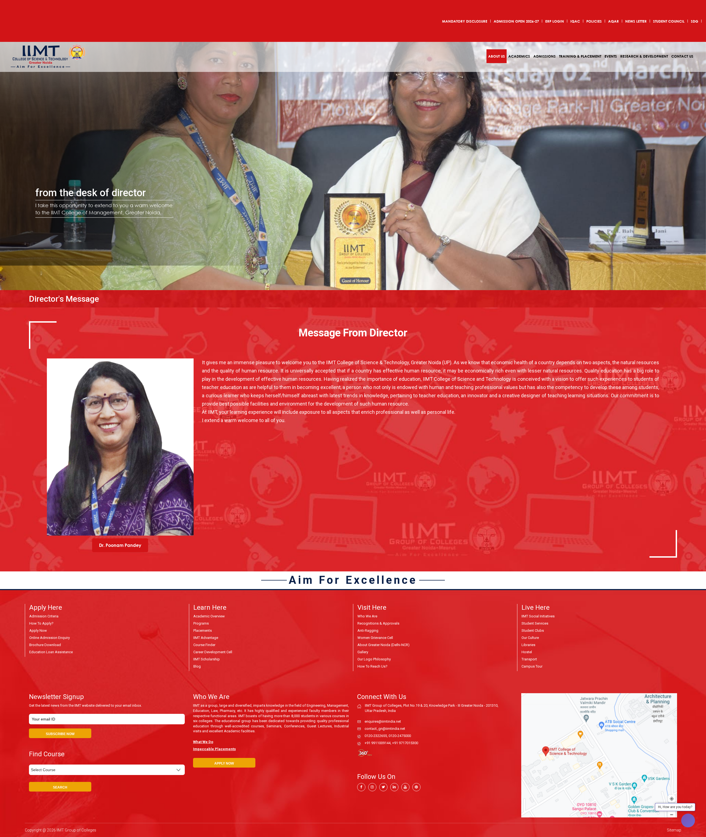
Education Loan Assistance (51, 652)
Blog (197, 666)
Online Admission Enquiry (49, 638)
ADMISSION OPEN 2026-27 (516, 21)
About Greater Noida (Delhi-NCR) (383, 645)
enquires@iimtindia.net (383, 721)
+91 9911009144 (378, 743)
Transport (529, 659)
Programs (201, 623)
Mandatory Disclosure (464, 21)
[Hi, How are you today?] (688, 820)
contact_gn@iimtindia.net (385, 729)
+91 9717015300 (405, 743)
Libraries (528, 645)
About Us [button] (496, 56)
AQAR (613, 21)
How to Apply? (41, 623)
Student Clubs (533, 630)
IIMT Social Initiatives (538, 616)
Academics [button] (519, 56)
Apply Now (38, 630)
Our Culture (530, 638)
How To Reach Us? (372, 666)
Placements (202, 630)
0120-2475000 (400, 736)
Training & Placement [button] (580, 56)
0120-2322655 (376, 736)
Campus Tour (532, 666)
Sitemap (674, 830)
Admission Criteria (43, 616)
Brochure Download (45, 645)
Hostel (527, 652)
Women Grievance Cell (375, 638)
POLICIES (594, 21)
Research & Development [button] (644, 56)
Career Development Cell (212, 652)
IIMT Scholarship (206, 659)
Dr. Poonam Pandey (120, 545)
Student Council (668, 21)
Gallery (362, 652)
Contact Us (682, 56)
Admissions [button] (544, 56)
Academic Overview (209, 616)
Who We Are (367, 616)
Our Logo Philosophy (374, 659)
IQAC (575, 21)
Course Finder (204, 645)
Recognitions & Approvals (378, 623)
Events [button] (611, 56)
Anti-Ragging (367, 630)
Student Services (535, 623)
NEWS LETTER (636, 21)
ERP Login (554, 21)
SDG (694, 21)
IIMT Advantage (205, 638)
